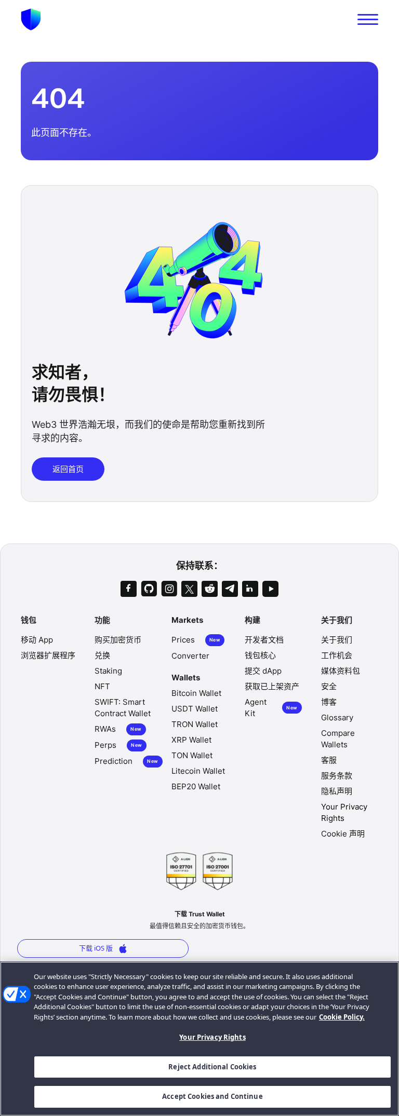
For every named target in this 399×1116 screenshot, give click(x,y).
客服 (329, 760)
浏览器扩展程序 (48, 655)
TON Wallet (191, 755)
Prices (195, 640)
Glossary (337, 717)
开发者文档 (264, 640)
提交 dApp (263, 671)
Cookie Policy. (342, 1017)
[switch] (367, 19)
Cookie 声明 (343, 834)
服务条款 (336, 775)
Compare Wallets (338, 738)
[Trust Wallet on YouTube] (270, 589)
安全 (329, 686)
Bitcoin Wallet (196, 693)
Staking (108, 671)
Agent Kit (271, 707)
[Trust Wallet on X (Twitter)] (189, 589)
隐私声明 (336, 791)
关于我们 (336, 640)
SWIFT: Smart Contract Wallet (123, 707)
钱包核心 (260, 655)
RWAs (118, 729)
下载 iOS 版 (96, 948)
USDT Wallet (194, 709)
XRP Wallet (191, 740)
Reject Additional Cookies (212, 1066)
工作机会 (336, 655)
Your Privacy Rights (212, 1037)
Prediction (126, 761)
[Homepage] (31, 19)
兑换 (102, 655)
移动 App (37, 640)
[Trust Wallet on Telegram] (230, 589)
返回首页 (68, 469)
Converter (190, 656)
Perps (118, 745)
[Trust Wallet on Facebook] (129, 589)
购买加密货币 (118, 640)
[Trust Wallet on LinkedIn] (250, 589)
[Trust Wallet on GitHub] (149, 589)
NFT (102, 686)
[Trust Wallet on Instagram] (169, 589)
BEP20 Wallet (195, 786)
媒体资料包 (340, 671)
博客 (329, 702)
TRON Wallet (194, 724)
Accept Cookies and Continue (212, 1096)
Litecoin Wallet (198, 771)
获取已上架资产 (272, 686)
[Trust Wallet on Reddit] (210, 589)
